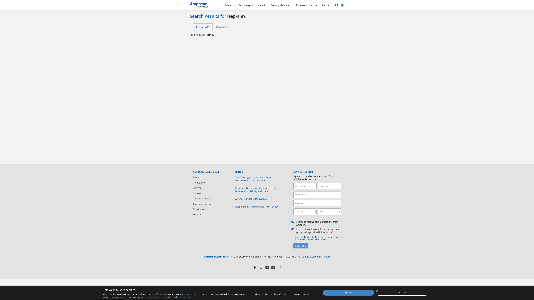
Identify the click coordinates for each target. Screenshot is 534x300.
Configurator (200, 182)
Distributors (199, 209)
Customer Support (203, 204)
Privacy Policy (185, 297)
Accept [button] (348, 293)
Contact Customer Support (316, 256)
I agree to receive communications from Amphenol (317, 223)
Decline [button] (402, 293)
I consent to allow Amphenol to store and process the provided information (318, 231)
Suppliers (198, 214)
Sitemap (197, 187)
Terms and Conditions (152, 297)
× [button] (531, 289)
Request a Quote (202, 198)
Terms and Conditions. (317, 239)
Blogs (239, 171)
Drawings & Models (281, 5)
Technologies (246, 5)
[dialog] (267, 293)
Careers (197, 193)
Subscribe (300, 245)
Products (198, 177)
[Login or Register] (342, 5)
